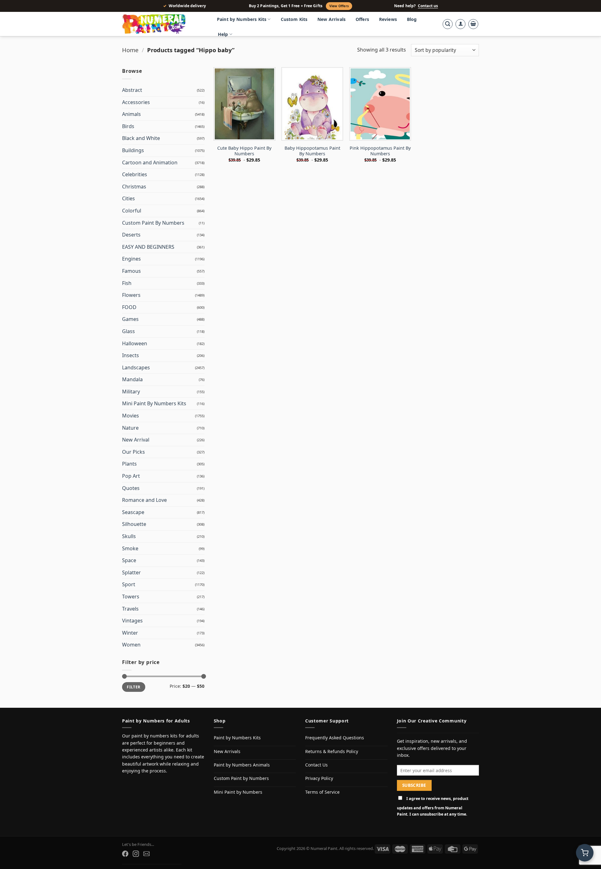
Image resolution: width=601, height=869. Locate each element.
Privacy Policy (319, 778)
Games (130, 319)
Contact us (428, 5)
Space (129, 560)
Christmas (134, 186)
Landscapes (136, 367)
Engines (131, 258)
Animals (131, 114)
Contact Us (316, 765)
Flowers (131, 295)
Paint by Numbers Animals (242, 765)
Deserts (131, 234)
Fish (126, 283)
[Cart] (473, 24)
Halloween (134, 343)
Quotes (131, 488)
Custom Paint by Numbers (241, 778)
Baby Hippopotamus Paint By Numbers (312, 151)
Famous (131, 270)
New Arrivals (331, 19)
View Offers (339, 6)
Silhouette (134, 524)
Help (223, 34)
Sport (128, 584)
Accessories (136, 102)
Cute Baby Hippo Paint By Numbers (244, 151)
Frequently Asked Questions (334, 738)
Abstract (132, 90)
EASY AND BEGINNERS (148, 246)
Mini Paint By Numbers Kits (154, 403)
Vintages (132, 620)
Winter (130, 632)
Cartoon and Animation (149, 162)
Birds (128, 126)
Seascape (133, 512)
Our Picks (133, 451)
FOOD (129, 307)
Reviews (388, 19)
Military (131, 391)
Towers (130, 596)
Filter (133, 686)
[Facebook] (125, 853)
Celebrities (134, 174)
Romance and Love (144, 500)
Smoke (130, 548)
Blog (412, 19)
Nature (130, 427)
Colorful (131, 210)
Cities (128, 198)
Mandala (132, 379)
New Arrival (135, 439)
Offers (362, 19)
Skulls (129, 536)
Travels (130, 608)
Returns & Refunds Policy (331, 751)
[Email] (146, 853)
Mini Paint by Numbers (238, 792)
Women (131, 644)
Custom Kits (294, 19)
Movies (130, 415)
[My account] (460, 24)
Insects (130, 355)
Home (130, 50)
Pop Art (131, 475)
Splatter (131, 572)
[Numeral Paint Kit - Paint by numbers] (162, 24)
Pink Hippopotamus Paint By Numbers (380, 151)
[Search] (448, 24)
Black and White (141, 138)
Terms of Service (322, 792)
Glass (128, 331)
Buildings (133, 150)
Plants (129, 463)
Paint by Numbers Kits (241, 19)
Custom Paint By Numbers (153, 222)
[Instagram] (136, 853)
